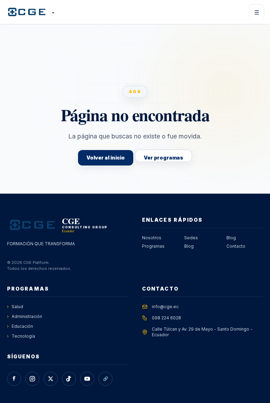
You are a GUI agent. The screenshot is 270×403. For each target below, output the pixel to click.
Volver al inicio (105, 158)
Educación (20, 326)
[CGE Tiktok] (69, 379)
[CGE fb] (14, 379)
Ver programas (163, 158)
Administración (24, 316)
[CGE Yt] (87, 379)
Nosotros (151, 237)
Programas (153, 246)
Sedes (191, 237)
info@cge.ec (165, 306)
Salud (15, 306)
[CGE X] (51, 379)
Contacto (235, 246)
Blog (189, 246)
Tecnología (21, 336)
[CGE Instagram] (32, 379)
